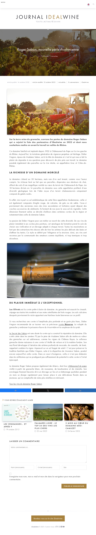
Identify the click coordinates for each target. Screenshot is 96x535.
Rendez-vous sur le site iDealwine (48, 518)
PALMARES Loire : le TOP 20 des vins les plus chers (46, 426)
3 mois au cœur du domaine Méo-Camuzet (77, 426)
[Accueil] (39, 56)
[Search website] (93, 4)
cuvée (66, 324)
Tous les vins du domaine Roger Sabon (25, 384)
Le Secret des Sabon (18, 333)
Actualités (54, 56)
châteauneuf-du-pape (77, 366)
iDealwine (85, 82)
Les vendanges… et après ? (15, 425)
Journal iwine (48, 17)
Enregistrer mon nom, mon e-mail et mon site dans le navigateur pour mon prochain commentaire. (44, 478)
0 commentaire (73, 82)
